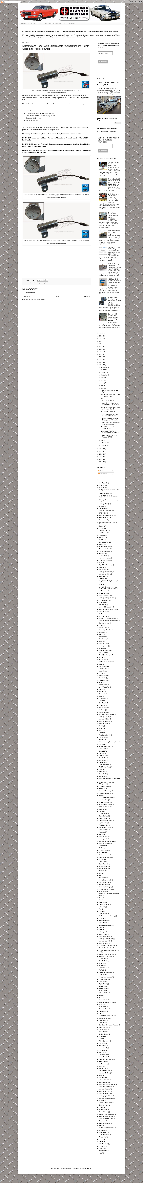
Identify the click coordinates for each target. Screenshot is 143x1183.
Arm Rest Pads (103, 800)
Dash (100, 664)
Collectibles (102, 902)
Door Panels (102, 703)
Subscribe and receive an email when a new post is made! (108, 45)
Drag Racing (103, 1029)
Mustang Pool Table (105, 1091)
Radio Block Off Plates (105, 956)
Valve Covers (103, 653)
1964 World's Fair (104, 687)
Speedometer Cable (105, 650)
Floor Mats (102, 911)
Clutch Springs (103, 816)
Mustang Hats (103, 839)
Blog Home (72, 23)
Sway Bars (102, 730)
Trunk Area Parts (104, 560)
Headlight (102, 769)
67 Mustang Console (105, 880)
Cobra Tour (102, 1011)
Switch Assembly (104, 864)
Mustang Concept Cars (106, 939)
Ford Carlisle (103, 913)
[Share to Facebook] (44, 280)
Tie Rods (101, 970)
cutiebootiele (75, 1168)
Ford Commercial (104, 765)
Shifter (101, 726)
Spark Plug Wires (104, 1135)
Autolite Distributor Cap (106, 889)
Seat (100, 585)
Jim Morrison (103, 1064)
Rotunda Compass (104, 1123)
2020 (101, 349)
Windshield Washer (105, 793)
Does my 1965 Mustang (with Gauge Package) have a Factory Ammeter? (113, 317)
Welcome (102, 1146)
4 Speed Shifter (103, 993)
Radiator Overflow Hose (106, 1119)
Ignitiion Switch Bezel (105, 925)
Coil (100, 900)
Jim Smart (102, 710)
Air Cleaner (102, 605)
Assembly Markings (105, 887)
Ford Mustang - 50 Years (108, 411)
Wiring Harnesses (104, 551)
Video (100, 682)
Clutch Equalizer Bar (105, 630)
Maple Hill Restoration (105, 607)
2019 (101, 352)
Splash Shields (103, 961)
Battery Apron (103, 891)
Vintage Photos (103, 866)
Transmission (103, 680)
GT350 (101, 487)
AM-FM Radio (103, 591)
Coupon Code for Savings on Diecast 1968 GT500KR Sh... (110, 403)
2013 (101, 449)
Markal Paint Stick (104, 1071)
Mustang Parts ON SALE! (106, 841)
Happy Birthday (103, 829)
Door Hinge (102, 762)
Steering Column (104, 623)
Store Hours (102, 963)
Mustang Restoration (105, 511)
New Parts (30, 283)
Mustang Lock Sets (104, 941)
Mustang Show (103, 504)
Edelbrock (102, 1036)
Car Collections (103, 1009)
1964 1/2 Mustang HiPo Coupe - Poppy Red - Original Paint (108, 587)
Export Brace (103, 823)
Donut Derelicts (103, 1027)
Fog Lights (102, 1050)
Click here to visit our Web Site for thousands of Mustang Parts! (43, 23)
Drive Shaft (102, 1032)
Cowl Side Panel (104, 1018)
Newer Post (26, 296)
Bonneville (102, 694)
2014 (101, 365)
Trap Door (102, 974)
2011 (101, 454)
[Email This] (38, 280)
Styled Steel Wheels (105, 565)
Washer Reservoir (104, 979)
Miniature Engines (104, 1073)
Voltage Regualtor (104, 868)
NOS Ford (102, 1100)
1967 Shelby (103, 533)
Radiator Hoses (103, 723)
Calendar (102, 809)
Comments (103, 474)
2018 (101, 354)
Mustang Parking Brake (106, 598)
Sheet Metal (102, 602)
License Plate (103, 669)
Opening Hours (103, 1105)
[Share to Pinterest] (46, 280)
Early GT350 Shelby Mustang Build (109, 581)
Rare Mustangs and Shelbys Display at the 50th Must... (109, 419)
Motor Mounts (103, 934)
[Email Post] (33, 280)
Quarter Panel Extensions (106, 1114)
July (102, 380)
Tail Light (101, 578)
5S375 (101, 997)
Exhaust (101, 553)
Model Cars (102, 776)
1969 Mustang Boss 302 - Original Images (114, 232)
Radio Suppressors (39, 283)
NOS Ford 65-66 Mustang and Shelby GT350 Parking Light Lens (114, 281)
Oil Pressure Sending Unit (107, 945)
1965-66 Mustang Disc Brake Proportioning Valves (114, 265)
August (103, 377)
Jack (100, 927)
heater (101, 540)
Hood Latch (102, 771)
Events (101, 1038)
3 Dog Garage (103, 990)
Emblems (102, 705)
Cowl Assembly (103, 818)
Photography (103, 1109)
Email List (102, 907)
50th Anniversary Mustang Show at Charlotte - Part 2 (110, 399)
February (104, 443)
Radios (47, 283)
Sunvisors (102, 965)
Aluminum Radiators (105, 746)
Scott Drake (102, 678)
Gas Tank (102, 537)
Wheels (101, 528)
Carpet (101, 811)
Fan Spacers (103, 707)
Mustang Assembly (104, 936)
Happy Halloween (104, 920)
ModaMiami (102, 1077)
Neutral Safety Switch (105, 1103)
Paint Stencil (102, 1107)
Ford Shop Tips (103, 825)
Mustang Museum (104, 1089)
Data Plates (102, 1022)
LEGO (101, 1066)
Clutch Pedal (103, 814)
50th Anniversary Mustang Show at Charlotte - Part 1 (110, 408)
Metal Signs (102, 671)
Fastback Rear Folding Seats (107, 618)
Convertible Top (103, 542)
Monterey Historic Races (106, 714)
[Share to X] (42, 280)
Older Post (87, 296)
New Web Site (103, 846)
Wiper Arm (102, 1148)
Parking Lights (103, 850)
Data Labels (102, 1020)
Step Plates (102, 728)
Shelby (101, 485)
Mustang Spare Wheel (105, 1096)
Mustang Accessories (105, 572)
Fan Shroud (102, 1043)
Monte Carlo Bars (104, 1080)
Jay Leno (101, 929)
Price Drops (102, 852)
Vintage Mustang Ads (105, 977)
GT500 (101, 562)
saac (100, 1153)
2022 (101, 344)
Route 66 (101, 1125)
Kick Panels (102, 639)
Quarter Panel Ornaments (106, 954)
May (102, 385)
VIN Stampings (103, 1144)
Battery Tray (102, 659)
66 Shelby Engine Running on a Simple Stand (113, 164)
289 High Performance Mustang (108, 500)
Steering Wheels (104, 546)
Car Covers (102, 749)
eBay (100, 873)
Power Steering (103, 600)
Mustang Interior (104, 717)
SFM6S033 (102, 513)
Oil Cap (101, 673)
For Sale (101, 535)
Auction (101, 657)
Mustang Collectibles (105, 1086)
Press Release (103, 1112)
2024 (101, 338)
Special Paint (103, 959)
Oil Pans (101, 848)
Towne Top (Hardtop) (105, 972)
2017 (101, 357)
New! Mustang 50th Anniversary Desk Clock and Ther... (110, 423)
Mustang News (103, 611)
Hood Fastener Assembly (106, 1059)
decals (101, 795)
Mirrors (101, 834)
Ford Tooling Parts (104, 767)
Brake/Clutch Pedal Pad (106, 807)
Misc (100, 1075)
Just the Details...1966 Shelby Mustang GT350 (110, 436)
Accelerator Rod (104, 882)
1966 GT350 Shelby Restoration (108, 496)
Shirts (100, 614)
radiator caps (103, 1150)
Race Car (102, 788)
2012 (101, 451)
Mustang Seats (103, 646)
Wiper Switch (103, 984)
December (104, 367)
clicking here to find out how (75, 37)
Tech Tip (101, 733)
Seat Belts (102, 648)
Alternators (102, 744)
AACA (101, 689)
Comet (101, 1013)
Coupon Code (103, 530)
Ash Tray (101, 691)
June (102, 383)
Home (57, 296)
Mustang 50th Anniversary (107, 515)
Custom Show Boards (105, 662)
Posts (101, 470)
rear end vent (103, 877)
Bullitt (100, 897)
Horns (101, 634)
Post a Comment (30, 293)
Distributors (102, 760)
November (104, 370)
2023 (101, 341)
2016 (101, 359)
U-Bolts (101, 1141)
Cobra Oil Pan (103, 751)
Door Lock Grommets (105, 820)
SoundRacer (103, 1132)
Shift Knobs (102, 859)
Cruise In (101, 753)
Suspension (102, 520)
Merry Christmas (104, 595)
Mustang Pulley (103, 943)
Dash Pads (102, 755)
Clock (100, 696)
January (103, 445)
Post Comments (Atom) (38, 300)
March (103, 440)
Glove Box (102, 918)
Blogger (89, 1168)
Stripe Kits (102, 862)
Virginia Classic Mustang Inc (107, 131)
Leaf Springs (103, 712)
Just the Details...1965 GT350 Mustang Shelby (113, 215)
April (102, 388)
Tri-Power (102, 1139)
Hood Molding (103, 923)
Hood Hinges (103, 1061)
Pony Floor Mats (104, 786)
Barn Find (102, 1004)
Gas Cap (101, 1052)
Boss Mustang (103, 616)
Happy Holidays (104, 517)
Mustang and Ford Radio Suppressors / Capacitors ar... (110, 431)
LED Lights (102, 932)
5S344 (101, 995)
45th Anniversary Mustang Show (108, 742)
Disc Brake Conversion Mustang (108, 1025)
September (104, 375)
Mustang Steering (104, 721)
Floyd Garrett (103, 1048)
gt (99, 875)
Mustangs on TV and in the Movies (109, 778)
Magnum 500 (103, 1068)
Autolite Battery (103, 593)
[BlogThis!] (40, 280)
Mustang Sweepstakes (106, 1098)
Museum (101, 641)
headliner (102, 986)
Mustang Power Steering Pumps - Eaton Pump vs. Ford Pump (114, 300)
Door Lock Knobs (104, 904)
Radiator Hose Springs (106, 1116)
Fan (100, 909)
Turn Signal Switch (104, 735)
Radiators (102, 576)
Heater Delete (103, 1057)
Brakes (101, 526)
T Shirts (101, 625)
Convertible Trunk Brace (106, 1016)
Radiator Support (104, 855)
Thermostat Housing (105, 791)
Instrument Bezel (104, 558)
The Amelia (102, 1137)
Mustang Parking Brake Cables (108, 620)
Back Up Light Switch (105, 804)
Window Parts (103, 627)
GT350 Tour (102, 556)
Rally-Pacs (102, 1121)
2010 (101, 456)
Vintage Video (103, 685)
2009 (101, 459)
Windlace (102, 871)
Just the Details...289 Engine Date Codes (114, 179)
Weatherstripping (104, 549)
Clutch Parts (102, 698)
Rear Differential (104, 675)
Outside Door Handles (105, 948)
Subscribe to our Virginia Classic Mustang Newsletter (108, 140)
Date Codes (102, 758)
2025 (101, 336)
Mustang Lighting (104, 719)
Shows (101, 506)
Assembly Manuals (104, 884)
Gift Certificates (103, 1055)
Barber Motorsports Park (106, 1002)
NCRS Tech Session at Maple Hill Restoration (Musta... (110, 415)
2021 (101, 346)
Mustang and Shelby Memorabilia (109, 522)
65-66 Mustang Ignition (106, 798)
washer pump (103, 988)
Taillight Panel (103, 968)
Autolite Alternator (104, 802)
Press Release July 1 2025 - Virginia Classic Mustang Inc (114, 249)
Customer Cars (103, 494)
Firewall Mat (102, 1045)
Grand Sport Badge (105, 827)
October (103, 372)
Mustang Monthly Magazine (107, 609)
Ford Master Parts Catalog (107, 916)
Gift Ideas (102, 632)
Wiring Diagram (103, 737)
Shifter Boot (102, 1130)
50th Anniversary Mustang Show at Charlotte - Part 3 (110, 395)
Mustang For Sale (104, 574)
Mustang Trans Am (104, 843)
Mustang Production (105, 1093)
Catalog (101, 567)
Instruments (102, 637)
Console (101, 701)
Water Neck (102, 981)
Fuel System (102, 569)
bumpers (101, 739)
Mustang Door (103, 836)
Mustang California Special (107, 1084)
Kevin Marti (102, 774)
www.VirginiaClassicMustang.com (56, 92)
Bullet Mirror (102, 1007)
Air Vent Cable (103, 1000)
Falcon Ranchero (104, 1041)
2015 (101, 362)
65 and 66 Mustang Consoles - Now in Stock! (110, 427)
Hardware (102, 832)
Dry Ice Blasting (103, 1034)
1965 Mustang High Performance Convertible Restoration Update (114, 196)
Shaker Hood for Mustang (106, 1128)
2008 (101, 462)
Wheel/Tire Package (105, 655)
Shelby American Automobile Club (109, 490)
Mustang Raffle (103, 643)
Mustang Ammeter (104, 1082)
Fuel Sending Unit (104, 666)
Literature (102, 508)
